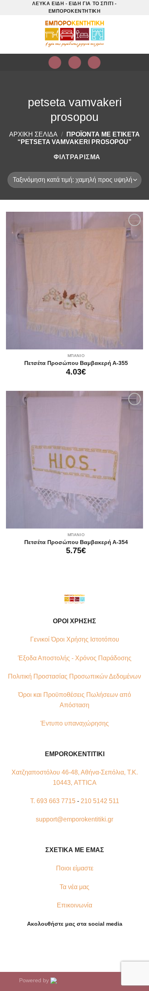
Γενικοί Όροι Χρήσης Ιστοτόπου (74, 639)
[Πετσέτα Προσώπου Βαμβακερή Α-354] (74, 459)
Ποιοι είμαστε (74, 868)
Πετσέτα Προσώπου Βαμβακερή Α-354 (76, 542)
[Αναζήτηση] (94, 62)
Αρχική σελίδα (33, 134)
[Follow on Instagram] (69, 943)
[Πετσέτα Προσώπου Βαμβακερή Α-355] (74, 280)
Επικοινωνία (74, 905)
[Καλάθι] (74, 62)
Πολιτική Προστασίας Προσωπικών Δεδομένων (74, 676)
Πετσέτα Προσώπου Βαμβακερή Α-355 (76, 363)
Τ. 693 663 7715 (52, 801)
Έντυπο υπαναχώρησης (75, 723)
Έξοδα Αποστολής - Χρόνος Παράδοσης (75, 658)
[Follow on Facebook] (60, 943)
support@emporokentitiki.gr (74, 819)
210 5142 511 (100, 801)
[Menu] (14, 34)
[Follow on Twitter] (79, 943)
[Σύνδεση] (54, 62)
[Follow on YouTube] (89, 943)
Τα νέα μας (74, 887)
